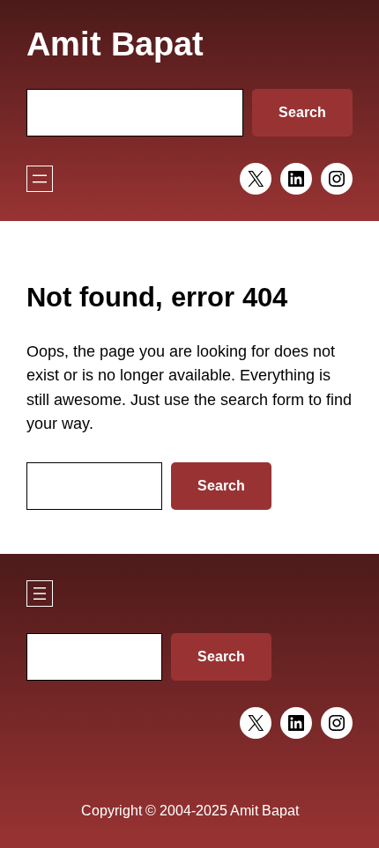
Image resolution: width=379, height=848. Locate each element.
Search (302, 112)
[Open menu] (39, 179)
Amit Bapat (115, 44)
